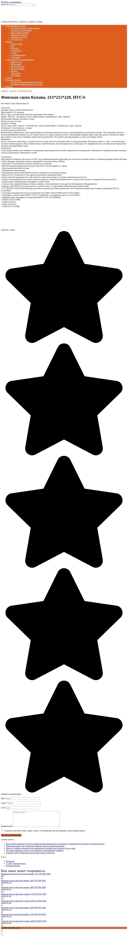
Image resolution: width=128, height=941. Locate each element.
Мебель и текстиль (19, 37)
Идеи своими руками (20, 33)
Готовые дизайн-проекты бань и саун (27, 84)
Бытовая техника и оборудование (25, 28)
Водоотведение (17, 66)
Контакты (10, 861)
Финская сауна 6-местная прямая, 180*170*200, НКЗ (23, 881)
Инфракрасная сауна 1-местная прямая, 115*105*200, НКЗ (26, 874)
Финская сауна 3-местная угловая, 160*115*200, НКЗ (23, 901)
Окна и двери (17, 44)
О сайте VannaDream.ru (16, 863)
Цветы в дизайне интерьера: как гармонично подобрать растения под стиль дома (40, 848)
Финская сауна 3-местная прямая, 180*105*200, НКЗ (23, 887)
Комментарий (7, 826)
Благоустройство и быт (16, 26)
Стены (14, 53)
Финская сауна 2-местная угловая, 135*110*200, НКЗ (23, 894)
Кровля (14, 71)
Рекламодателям (13, 866)
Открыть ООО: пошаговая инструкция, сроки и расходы (30, 853)
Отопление (15, 73)
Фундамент (16, 75)
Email (4, 803)
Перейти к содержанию (11, 2)
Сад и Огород (17, 39)
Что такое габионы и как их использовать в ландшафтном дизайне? (35, 850)
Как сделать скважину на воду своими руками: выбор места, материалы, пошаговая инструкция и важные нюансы (55, 844)
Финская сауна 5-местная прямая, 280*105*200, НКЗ (23, 908)
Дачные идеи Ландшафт (21, 30)
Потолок (14, 48)
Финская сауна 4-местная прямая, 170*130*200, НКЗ (23, 914)
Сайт (3, 808)
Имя (3, 798)
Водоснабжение (18, 69)
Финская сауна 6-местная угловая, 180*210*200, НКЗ (23, 921)
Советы (9, 78)
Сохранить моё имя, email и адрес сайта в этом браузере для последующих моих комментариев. (44, 831)
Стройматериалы (18, 55)
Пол (12, 46)
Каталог (9, 87)
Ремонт (9, 42)
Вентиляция (16, 64)
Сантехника (16, 51)
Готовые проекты (13, 80)
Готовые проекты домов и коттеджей (27, 82)
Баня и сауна (16, 62)
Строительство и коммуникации (20, 60)
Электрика (15, 57)
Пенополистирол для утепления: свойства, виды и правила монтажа (35, 846)
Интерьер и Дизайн (19, 35)
